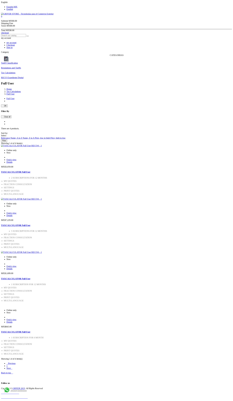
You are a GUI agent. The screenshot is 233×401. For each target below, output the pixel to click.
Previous (11, 363)
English (9, 9)
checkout (5, 33)
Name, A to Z (17, 138)
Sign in (9, 47)
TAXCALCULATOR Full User (15, 172)
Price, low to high (42, 138)
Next (9, 368)
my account (11, 42)
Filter (4, 141)
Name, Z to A (29, 138)
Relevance (6, 138)
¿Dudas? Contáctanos (18, 390)
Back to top (7, 373)
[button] (116, 16)
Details (9, 162)
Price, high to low (58, 138)
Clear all (6, 117)
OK (4, 106)
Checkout (10, 45)
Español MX (11, 7)
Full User (10, 98)
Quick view (11, 160)
